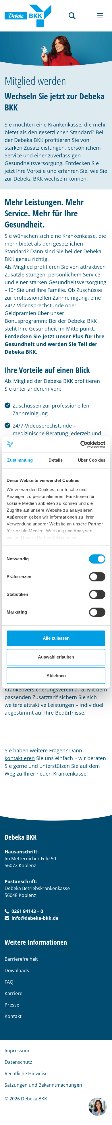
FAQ (9, 982)
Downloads (17, 970)
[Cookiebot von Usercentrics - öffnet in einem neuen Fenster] (80, 444)
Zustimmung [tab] (20, 460)
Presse (12, 1005)
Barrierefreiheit (21, 959)
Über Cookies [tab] (91, 460)
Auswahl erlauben (56, 657)
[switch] (97, 576)
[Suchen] (72, 16)
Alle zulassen (56, 638)
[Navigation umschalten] (100, 16)
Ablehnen (56, 675)
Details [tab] (56, 460)
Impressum (17, 1050)
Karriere (13, 993)
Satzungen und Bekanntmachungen (43, 1085)
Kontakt (13, 1016)
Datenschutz (18, 1062)
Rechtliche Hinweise (26, 1073)
